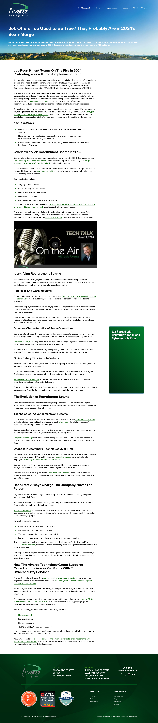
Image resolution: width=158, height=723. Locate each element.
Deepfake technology (23, 437)
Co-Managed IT (84, 8)
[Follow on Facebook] (121, 674)
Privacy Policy (107, 716)
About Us (94, 691)
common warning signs (37, 101)
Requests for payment (23, 341)
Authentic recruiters (22, 510)
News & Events (118, 696)
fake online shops (62, 457)
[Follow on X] (125, 674)
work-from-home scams (58, 472)
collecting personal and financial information (43, 459)
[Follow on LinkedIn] (129, 674)
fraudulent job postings (85, 419)
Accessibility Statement (130, 716)
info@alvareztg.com (100, 679)
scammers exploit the (46, 171)
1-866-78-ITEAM (101, 670)
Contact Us (117, 701)
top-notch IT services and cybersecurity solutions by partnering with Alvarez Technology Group (52, 640)
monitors (59, 580)
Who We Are (93, 696)
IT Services (98, 8)
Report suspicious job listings (26, 379)
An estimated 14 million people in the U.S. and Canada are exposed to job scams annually (54, 205)
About (135, 8)
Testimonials (94, 699)
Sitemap (99, 716)
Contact (144, 8)
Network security (25, 615)
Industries (126, 8)
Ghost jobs (63, 422)
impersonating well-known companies (30, 160)
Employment (94, 701)
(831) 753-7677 (98, 673)
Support (116, 704)
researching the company (25, 544)
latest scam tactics (53, 217)
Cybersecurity (112, 8)
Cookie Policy (117, 716)
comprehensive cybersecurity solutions (60, 578)
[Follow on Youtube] (133, 674)
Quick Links (120, 691)
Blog (115, 699)
